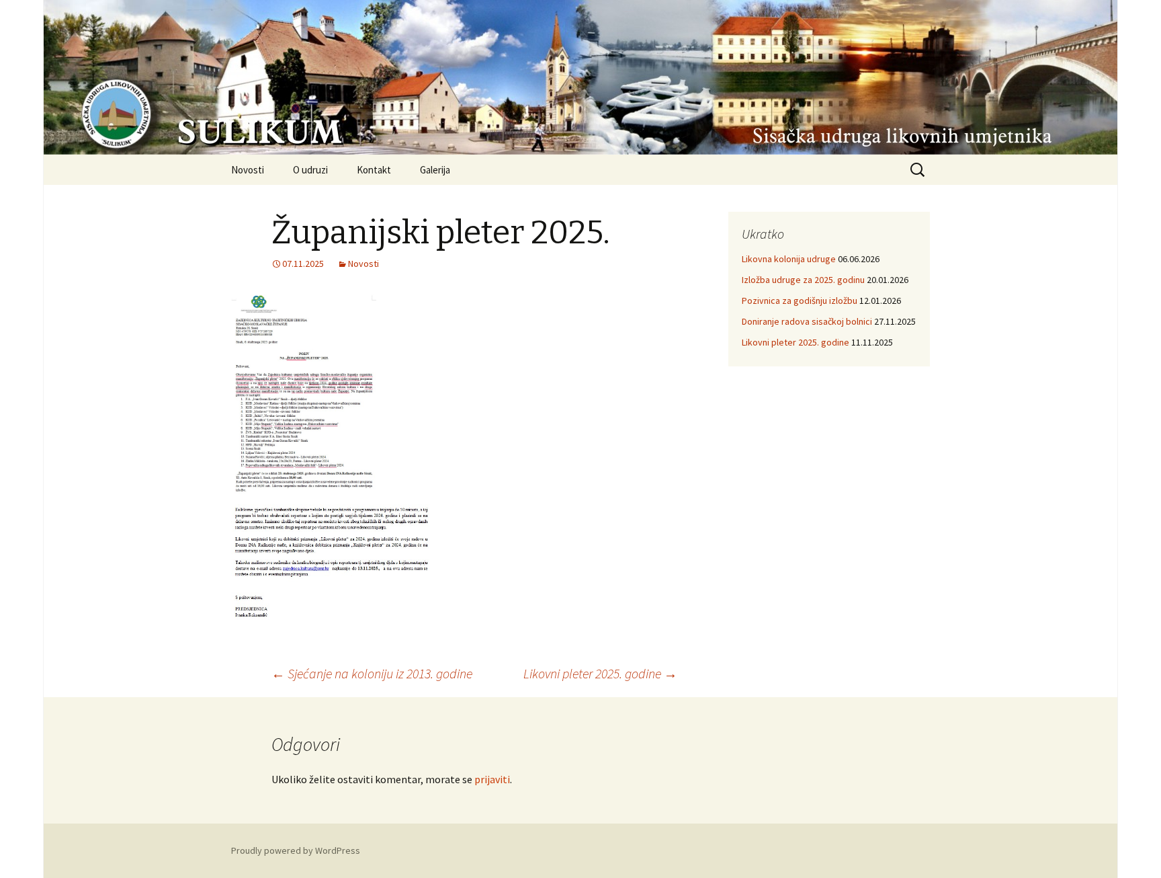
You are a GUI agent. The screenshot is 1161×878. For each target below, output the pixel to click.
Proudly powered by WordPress (295, 850)
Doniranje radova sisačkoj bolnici (807, 321)
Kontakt (374, 169)
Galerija (435, 169)
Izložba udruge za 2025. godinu (803, 280)
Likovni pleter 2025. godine (600, 673)
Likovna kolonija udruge (789, 259)
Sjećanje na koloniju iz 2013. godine (371, 673)
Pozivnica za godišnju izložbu (799, 300)
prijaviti (492, 779)
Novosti (247, 169)
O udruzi (310, 169)
